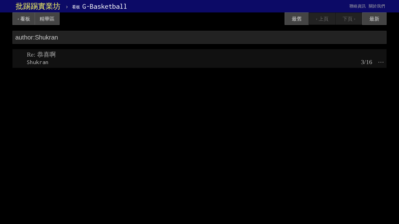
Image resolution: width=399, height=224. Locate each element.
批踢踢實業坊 (38, 6)
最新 (374, 18)
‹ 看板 (23, 18)
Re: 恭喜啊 (41, 54)
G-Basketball (99, 6)
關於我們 (377, 6)
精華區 (47, 18)
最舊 (297, 18)
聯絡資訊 (357, 6)
